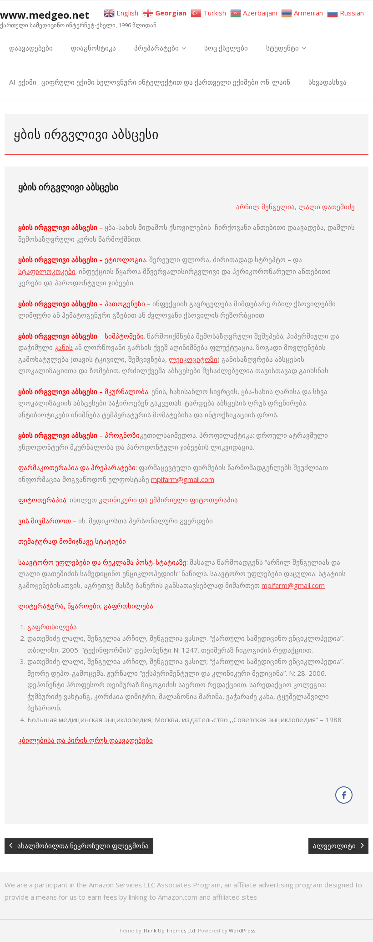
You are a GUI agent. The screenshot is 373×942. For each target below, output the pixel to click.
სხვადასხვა (327, 81)
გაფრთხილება (52, 626)
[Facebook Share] (344, 795)
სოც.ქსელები (226, 47)
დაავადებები (31, 47)
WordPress (242, 930)
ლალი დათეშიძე (326, 206)
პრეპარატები (156, 47)
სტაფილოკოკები (47, 271)
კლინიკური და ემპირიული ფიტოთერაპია (168, 499)
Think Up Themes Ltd (169, 930)
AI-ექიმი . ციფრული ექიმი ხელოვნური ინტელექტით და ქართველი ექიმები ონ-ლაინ (149, 81)
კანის (64, 347)
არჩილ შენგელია (265, 206)
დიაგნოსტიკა (93, 47)
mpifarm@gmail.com (182, 479)
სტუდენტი (282, 47)
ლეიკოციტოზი (193, 359)
